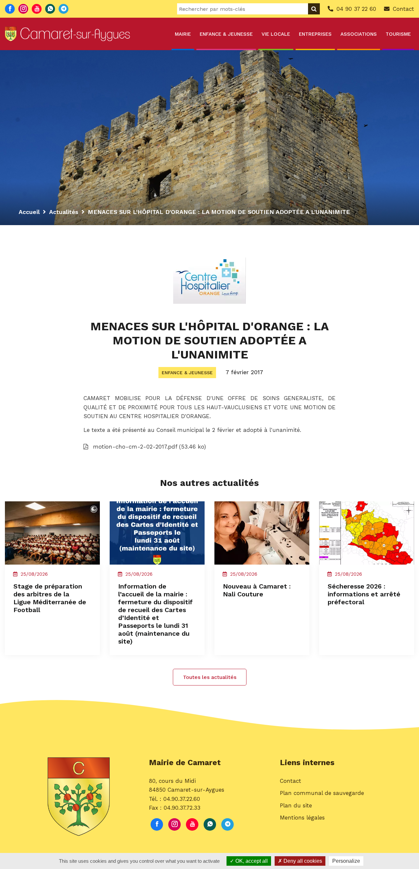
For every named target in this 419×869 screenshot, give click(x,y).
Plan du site (296, 805)
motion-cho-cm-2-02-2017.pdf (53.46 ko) (148, 446)
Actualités (63, 211)
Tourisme (398, 34)
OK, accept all (251, 861)
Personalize (346, 861)
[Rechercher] (314, 8)
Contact (290, 781)
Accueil (29, 211)
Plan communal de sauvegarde (322, 793)
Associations (358, 34)
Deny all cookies (302, 861)
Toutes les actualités (209, 677)
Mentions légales (302, 817)
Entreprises (315, 34)
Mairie (183, 34)
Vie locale (276, 34)
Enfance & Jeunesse (226, 34)
